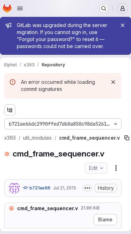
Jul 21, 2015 (64, 187)
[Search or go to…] (104, 8)
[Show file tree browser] (9, 109)
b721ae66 (39, 187)
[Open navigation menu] (20, 8)
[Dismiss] (113, 82)
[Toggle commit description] (87, 188)
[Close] (122, 25)
